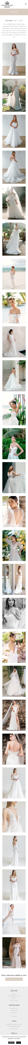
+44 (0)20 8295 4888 (14, 1026)
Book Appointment (14, 996)
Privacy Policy (14, 1000)
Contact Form (14, 1028)
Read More (11, 1042)
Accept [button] (18, 1042)
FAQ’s (14, 998)
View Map (14, 1016)
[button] (26, 4)
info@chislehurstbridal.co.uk (14, 1024)
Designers (14, 994)
